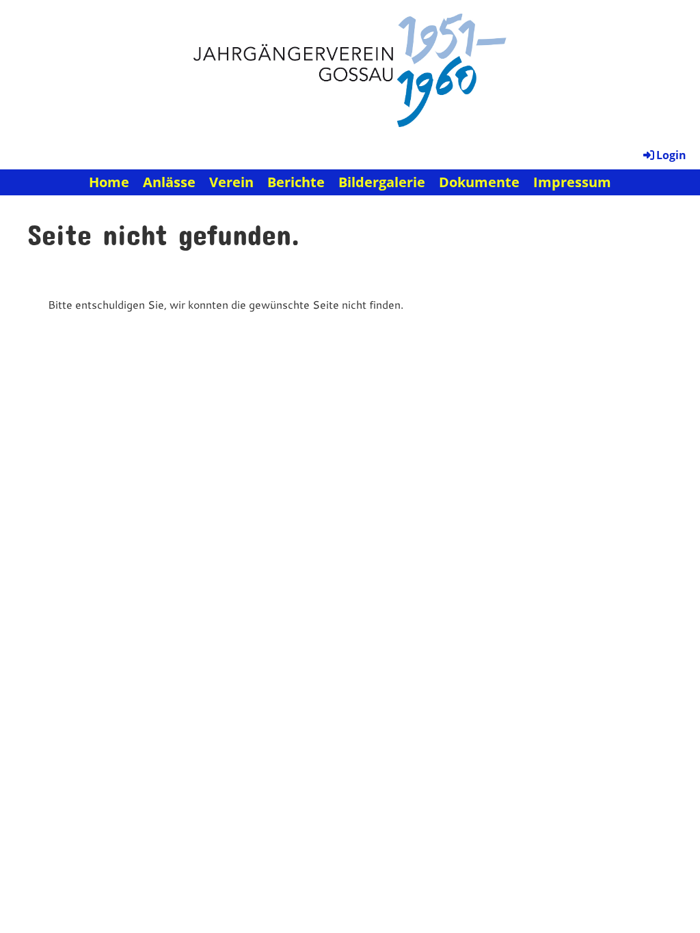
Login (671, 155)
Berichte (296, 182)
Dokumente (479, 182)
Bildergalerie (381, 182)
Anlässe (169, 182)
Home (109, 182)
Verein (231, 182)
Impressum (572, 182)
